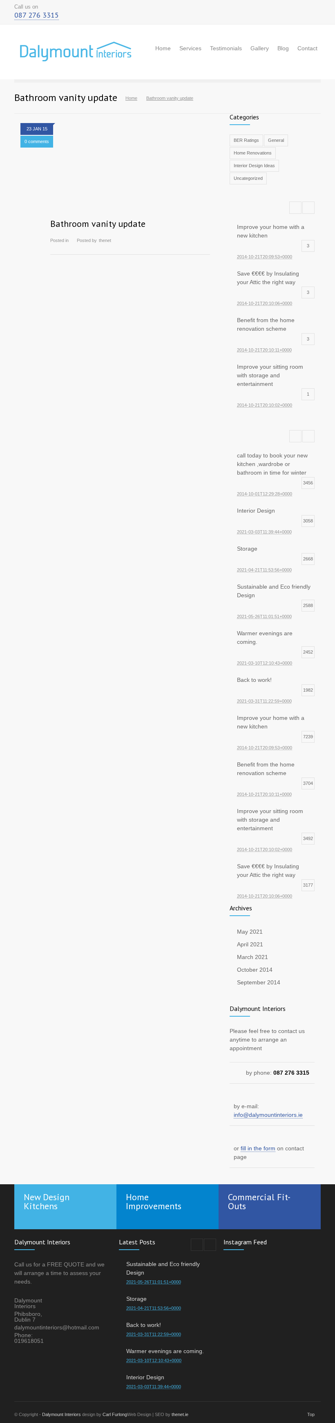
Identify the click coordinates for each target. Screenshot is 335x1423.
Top (311, 1414)
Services (190, 48)
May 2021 (250, 931)
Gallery (259, 48)
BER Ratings (246, 140)
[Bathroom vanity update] (130, 178)
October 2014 (254, 969)
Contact (307, 48)
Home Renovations (253, 152)
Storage (136, 1298)
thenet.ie (180, 1414)
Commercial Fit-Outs (259, 1201)
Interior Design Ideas (254, 165)
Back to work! (143, 1325)
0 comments (37, 141)
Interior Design (145, 1377)
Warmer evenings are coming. (165, 1351)
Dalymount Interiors (61, 1414)
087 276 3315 (36, 15)
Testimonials (226, 48)
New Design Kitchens (46, 1201)
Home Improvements (153, 1201)
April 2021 (250, 944)
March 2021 (252, 957)
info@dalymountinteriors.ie (268, 1115)
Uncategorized (248, 178)
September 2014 (258, 982)
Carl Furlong (115, 1414)
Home (163, 48)
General (276, 140)
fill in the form (258, 1148)
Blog (283, 48)
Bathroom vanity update (97, 223)
